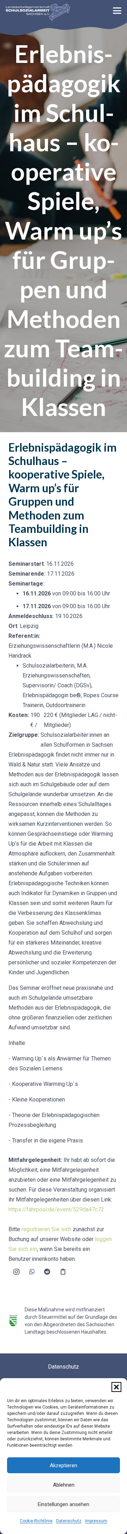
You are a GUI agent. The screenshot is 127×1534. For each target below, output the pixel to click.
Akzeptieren (63, 1465)
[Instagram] (16, 1272)
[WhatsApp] (32, 1272)
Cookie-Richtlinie (36, 1520)
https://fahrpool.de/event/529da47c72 (56, 1209)
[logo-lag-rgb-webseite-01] (38, 12)
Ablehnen (63, 1485)
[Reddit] (47, 1272)
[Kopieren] (63, 1272)
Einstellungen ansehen (63, 1504)
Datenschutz (68, 1520)
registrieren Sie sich (46, 1229)
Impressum (96, 1520)
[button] (116, 1387)
